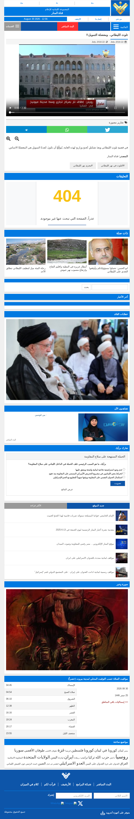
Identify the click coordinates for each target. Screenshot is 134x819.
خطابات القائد (121, 314)
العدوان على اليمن (94, 763)
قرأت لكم (49, 784)
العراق (124, 763)
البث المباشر (68, 26)
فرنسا (68, 751)
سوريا (19, 750)
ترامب (84, 757)
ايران (68, 756)
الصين (42, 763)
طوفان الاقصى (51, 751)
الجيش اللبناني (14, 763)
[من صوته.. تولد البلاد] (67, 629)
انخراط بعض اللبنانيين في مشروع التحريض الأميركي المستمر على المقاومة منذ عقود (85, 473)
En (22, 3)
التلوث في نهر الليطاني (112, 165)
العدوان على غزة (112, 764)
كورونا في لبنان (105, 750)
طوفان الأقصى (34, 750)
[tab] (67, 456)
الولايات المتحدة (37, 757)
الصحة (35, 764)
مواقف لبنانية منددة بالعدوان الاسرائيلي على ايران (90, 558)
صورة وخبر (122, 584)
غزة (61, 749)
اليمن (54, 757)
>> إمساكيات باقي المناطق (115, 702)
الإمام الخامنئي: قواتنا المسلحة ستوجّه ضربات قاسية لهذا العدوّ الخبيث (80, 515)
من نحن (119, 19)
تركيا (91, 757)
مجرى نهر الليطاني (82, 165)
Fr (57, 3)
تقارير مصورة (116, 122)
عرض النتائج (67, 489)
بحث (86, 287)
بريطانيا (77, 758)
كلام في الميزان (29, 784)
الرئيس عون (26, 764)
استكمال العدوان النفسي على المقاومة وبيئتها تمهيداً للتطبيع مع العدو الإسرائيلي (87, 477)
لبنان (120, 750)
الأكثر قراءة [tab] (35, 505)
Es (92, 3)
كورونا (89, 750)
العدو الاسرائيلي (72, 763)
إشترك (51, 795)
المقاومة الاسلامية (15, 758)
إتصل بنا (98, 19)
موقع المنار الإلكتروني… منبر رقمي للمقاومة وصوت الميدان (85, 544)
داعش (112, 758)
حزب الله (102, 757)
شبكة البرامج (83, 784)
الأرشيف (78, 19)
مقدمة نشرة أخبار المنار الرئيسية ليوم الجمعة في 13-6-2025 (85, 529)
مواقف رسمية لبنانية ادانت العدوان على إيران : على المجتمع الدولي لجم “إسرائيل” (74, 572)
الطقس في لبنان (52, 764)
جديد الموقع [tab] (98, 505)
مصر (126, 751)
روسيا (122, 756)
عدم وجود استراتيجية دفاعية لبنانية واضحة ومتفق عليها (99, 470)
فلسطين (77, 750)
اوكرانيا (61, 758)
